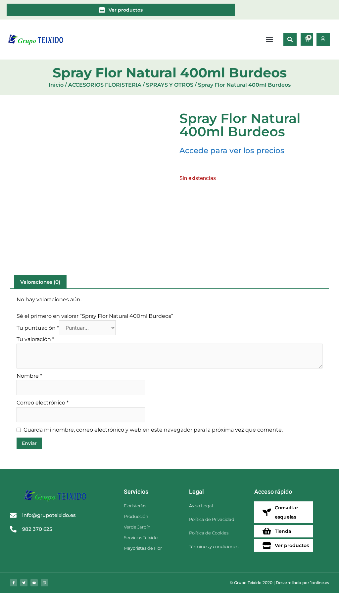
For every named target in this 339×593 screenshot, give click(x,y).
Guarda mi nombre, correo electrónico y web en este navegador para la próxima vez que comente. (153, 430)
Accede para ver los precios (231, 150)
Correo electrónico (43, 403)
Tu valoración (35, 339)
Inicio (56, 85)
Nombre (29, 376)
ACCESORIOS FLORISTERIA (104, 85)
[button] (290, 39)
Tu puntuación (38, 328)
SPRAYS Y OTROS (169, 85)
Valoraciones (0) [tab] (40, 282)
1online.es (319, 582)
